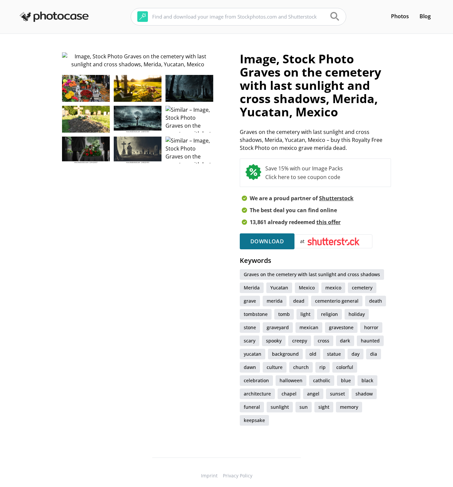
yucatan (252, 354)
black (367, 380)
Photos (400, 16)
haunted (370, 340)
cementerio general (336, 301)
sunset (337, 394)
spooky (274, 340)
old (312, 354)
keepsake (254, 420)
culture (275, 367)
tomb (284, 314)
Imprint (209, 475)
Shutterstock (336, 198)
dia (373, 354)
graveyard (278, 327)
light (305, 314)
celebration (256, 380)
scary (249, 340)
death (375, 301)
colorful (344, 367)
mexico (333, 287)
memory (349, 407)
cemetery (362, 287)
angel (313, 394)
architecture (257, 394)
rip (322, 367)
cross (323, 340)
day (355, 354)
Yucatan (279, 287)
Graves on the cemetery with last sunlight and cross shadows (312, 274)
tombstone (256, 314)
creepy (299, 340)
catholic (321, 380)
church (301, 367)
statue (334, 354)
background (285, 354)
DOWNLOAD (267, 241)
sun (303, 407)
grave (250, 301)
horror (371, 327)
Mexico (307, 287)
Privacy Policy (237, 475)
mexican (308, 327)
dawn (250, 367)
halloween (291, 380)
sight (323, 407)
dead (298, 301)
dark (345, 340)
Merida (252, 287)
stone (250, 327)
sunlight (280, 407)
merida (275, 301)
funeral (252, 407)
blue (346, 380)
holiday (357, 314)
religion (329, 314)
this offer (328, 222)
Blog (425, 16)
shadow (364, 394)
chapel (289, 394)
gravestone (341, 327)
